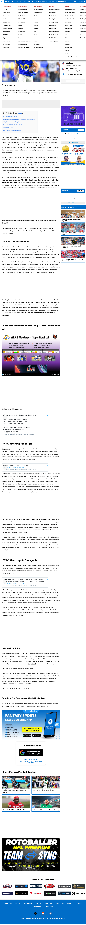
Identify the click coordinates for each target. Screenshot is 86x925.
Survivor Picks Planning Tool (70, 57)
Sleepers (36, 28)
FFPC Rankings (52, 25)
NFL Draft (36, 15)
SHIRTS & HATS (49, 903)
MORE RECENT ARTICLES (68, 207)
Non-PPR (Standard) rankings (33, 228)
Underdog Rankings (53, 19)
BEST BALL (51, 6)
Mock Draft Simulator (23, 12)
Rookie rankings (48, 228)
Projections (5, 38)
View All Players (73, 142)
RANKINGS (65, 190)
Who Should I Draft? (22, 19)
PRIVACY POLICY (37, 906)
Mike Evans (5, 481)
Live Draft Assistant (22, 15)
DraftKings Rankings (53, 22)
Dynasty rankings (45, 231)
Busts (35, 31)
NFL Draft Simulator (22, 9)
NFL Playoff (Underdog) (54, 9)
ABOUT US (70, 903)
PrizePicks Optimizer (7, 28)
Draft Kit (5, 9)
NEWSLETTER (38, 903)
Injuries (10, 233)
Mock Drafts (36, 41)
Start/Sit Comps (6, 41)
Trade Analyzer (68, 22)
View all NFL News (73, 81)
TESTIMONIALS (27, 903)
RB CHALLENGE (60, 903)
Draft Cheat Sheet (22, 22)
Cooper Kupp (6, 449)
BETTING (38, 1)
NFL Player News (68, 25)
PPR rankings (6, 228)
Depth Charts (21, 34)
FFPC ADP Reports (22, 44)
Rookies (35, 19)
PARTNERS (51, 1)
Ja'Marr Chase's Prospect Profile (31, 681)
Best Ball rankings (20, 231)
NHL (13, 1)
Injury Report (21, 38)
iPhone (47, 703)
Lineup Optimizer (6, 22)
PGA (17, 1)
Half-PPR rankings (17, 228)
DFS (33, 1)
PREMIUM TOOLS (6, 6)
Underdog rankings (33, 231)
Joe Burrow (5, 568)
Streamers (67, 41)
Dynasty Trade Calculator (24, 47)
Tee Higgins (32, 568)
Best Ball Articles (52, 28)
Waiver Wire (67, 44)
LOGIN (75, 1)
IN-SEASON (67, 6)
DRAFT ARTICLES (37, 6)
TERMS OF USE (49, 906)
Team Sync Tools (6, 12)
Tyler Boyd (5, 537)
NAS (21, 1)
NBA (9, 1)
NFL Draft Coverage (38, 9)
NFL (2, 1)
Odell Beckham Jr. (8, 519)
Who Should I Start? (69, 15)
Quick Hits (67, 50)
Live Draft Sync (6, 19)
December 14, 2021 (30, 469)
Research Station (6, 31)
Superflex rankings (8, 231)
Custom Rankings (6, 15)
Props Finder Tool (6, 25)
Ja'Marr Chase (6, 473)
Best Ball (36, 22)
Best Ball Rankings (53, 15)
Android (55, 703)
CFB (25, 1)
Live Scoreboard (68, 28)
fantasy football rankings (35, 220)
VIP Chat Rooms (6, 44)
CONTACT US (8, 903)
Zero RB (35, 34)
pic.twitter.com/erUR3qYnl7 (13, 467)
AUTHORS (79, 903)
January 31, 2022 (29, 434)
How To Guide (6, 47)
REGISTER (82, 1)
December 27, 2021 (30, 586)
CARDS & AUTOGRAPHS (61, 1)
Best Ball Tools (52, 12)
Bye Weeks (67, 53)
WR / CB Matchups (7, 34)
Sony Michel (32, 664)
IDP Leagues (36, 44)
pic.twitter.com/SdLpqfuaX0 (13, 583)
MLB (6, 1)
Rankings (20, 25)
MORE (29, 1)
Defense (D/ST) (68, 47)
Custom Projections (53, 41)
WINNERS (44, 1)
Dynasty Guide (21, 31)
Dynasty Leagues (37, 12)
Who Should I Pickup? (69, 19)
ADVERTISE (17, 903)
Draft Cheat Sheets (53, 38)
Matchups (67, 38)
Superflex (36, 38)
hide (20, 113)
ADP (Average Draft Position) (24, 41)
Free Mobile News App (69, 9)
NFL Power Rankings (38, 47)
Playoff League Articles (70, 12)
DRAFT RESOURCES (22, 6)
